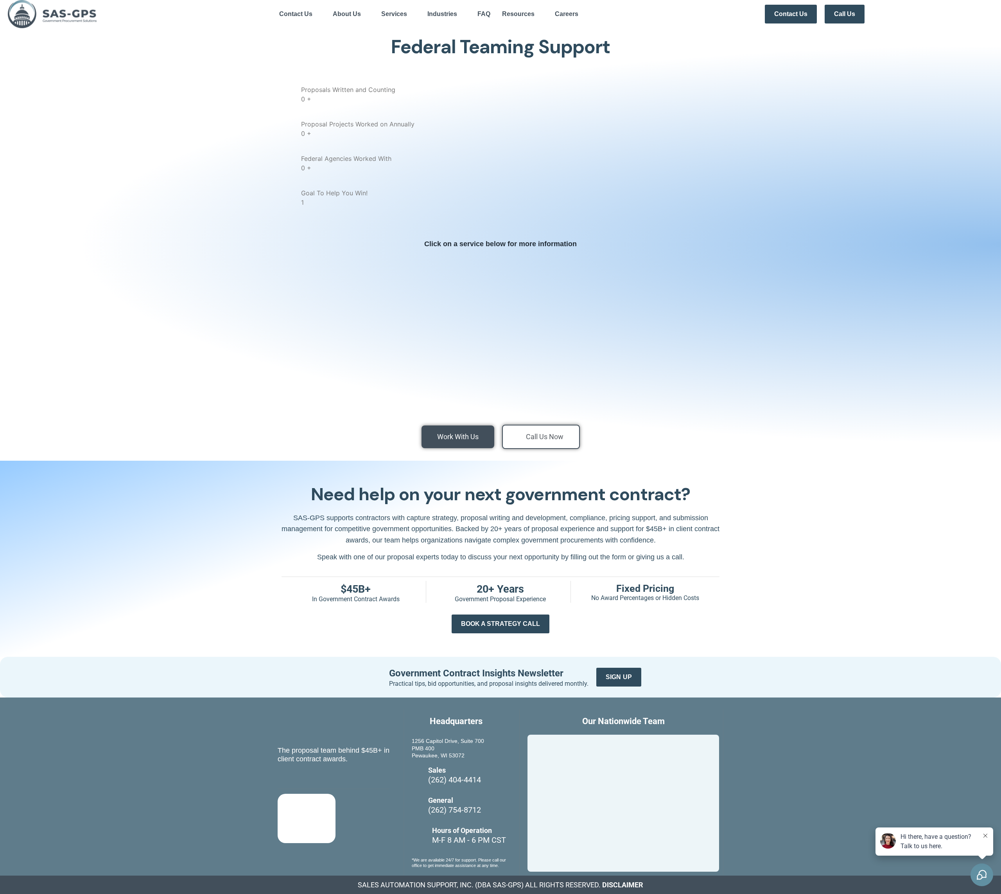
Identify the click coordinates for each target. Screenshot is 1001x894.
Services (394, 14)
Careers (566, 14)
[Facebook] (284, 777)
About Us (347, 14)
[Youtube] (319, 777)
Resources (518, 14)
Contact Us (295, 14)
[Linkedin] (301, 777)
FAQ (483, 14)
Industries (442, 14)
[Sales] (417, 778)
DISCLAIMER (622, 885)
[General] (417, 808)
